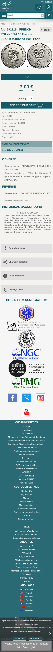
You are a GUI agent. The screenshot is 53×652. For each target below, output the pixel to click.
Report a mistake (17, 248)
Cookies (26, 581)
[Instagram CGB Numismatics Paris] (40, 397)
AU (26, 76)
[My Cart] (38, 10)
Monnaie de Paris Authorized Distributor (26, 437)
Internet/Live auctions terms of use (26, 571)
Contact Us (26, 491)
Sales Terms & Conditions (26, 564)
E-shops (26, 426)
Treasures (26, 458)
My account (26, 494)
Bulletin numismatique (26, 469)
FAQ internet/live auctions (26, 560)
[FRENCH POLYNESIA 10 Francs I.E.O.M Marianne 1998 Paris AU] (26, 68)
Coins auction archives (26, 447)
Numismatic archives (26, 461)
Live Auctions (26, 433)
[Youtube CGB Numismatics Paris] (26, 411)
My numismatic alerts (26, 508)
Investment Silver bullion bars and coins (26, 444)
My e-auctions (26, 501)
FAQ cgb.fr (26, 553)
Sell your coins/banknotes (26, 531)
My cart (26, 498)
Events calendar (26, 454)
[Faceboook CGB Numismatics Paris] (12, 397)
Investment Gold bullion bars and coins (26, 440)
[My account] (48, 10)
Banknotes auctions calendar (26, 538)
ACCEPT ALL (19, 638)
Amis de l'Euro (26, 483)
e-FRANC (26, 472)
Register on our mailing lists (26, 512)
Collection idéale (26, 476)
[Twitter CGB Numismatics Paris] (26, 397)
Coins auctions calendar (26, 534)
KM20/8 (18, 150)
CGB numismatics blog (26, 465)
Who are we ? (26, 546)
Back (47, 29)
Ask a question (16, 275)
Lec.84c (7, 150)
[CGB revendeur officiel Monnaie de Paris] (26, 368)
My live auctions (26, 505)
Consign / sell (16, 289)
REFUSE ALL (36, 638)
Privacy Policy (26, 578)
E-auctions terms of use (26, 567)
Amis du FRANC (26, 479)
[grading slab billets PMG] (26, 383)
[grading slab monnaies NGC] (26, 353)
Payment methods (26, 519)
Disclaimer (26, 574)
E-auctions (27, 430)
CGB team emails (26, 549)
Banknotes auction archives (26, 451)
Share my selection (18, 262)
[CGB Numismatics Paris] (6, 10)
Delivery (26, 515)
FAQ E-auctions (26, 557)
